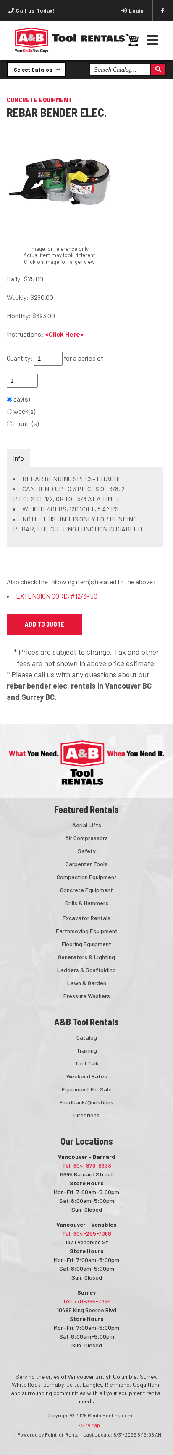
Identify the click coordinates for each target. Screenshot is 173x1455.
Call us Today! (34, 10)
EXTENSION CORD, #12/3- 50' (57, 596)
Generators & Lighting (86, 956)
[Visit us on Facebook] (163, 10)
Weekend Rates (86, 1076)
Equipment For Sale (87, 1089)
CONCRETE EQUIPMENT (39, 99)
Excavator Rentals (86, 917)
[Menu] (152, 40)
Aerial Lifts (86, 824)
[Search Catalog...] (157, 69)
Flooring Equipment (86, 943)
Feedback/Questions (86, 1102)
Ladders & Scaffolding (86, 969)
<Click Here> (64, 334)
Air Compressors (86, 837)
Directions (86, 1115)
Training (86, 1050)
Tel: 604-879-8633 (86, 1165)
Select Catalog (34, 69)
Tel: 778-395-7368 (87, 1301)
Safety (87, 850)
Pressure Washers (86, 995)
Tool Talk (87, 1063)
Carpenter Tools (86, 863)
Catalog (86, 1037)
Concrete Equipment (86, 889)
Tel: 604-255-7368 (86, 1233)
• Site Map (89, 1425)
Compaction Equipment (87, 876)
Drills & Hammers (86, 902)
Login (136, 10)
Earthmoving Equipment (87, 930)
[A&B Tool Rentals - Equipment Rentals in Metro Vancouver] (70, 50)
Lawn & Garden (86, 982)
